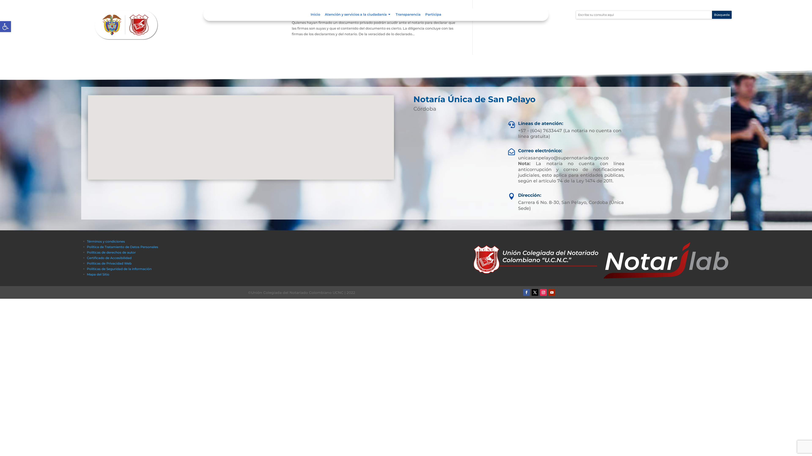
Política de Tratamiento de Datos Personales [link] (122, 247)
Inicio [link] (315, 14)
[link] (5, 26)
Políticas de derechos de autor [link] (111, 252)
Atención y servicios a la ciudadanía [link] (356, 14)
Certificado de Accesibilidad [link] (109, 258)
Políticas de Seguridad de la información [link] (119, 269)
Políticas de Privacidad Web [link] (109, 263)
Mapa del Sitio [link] (98, 274)
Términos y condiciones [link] (106, 241)
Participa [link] (433, 14)
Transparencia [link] (408, 14)
